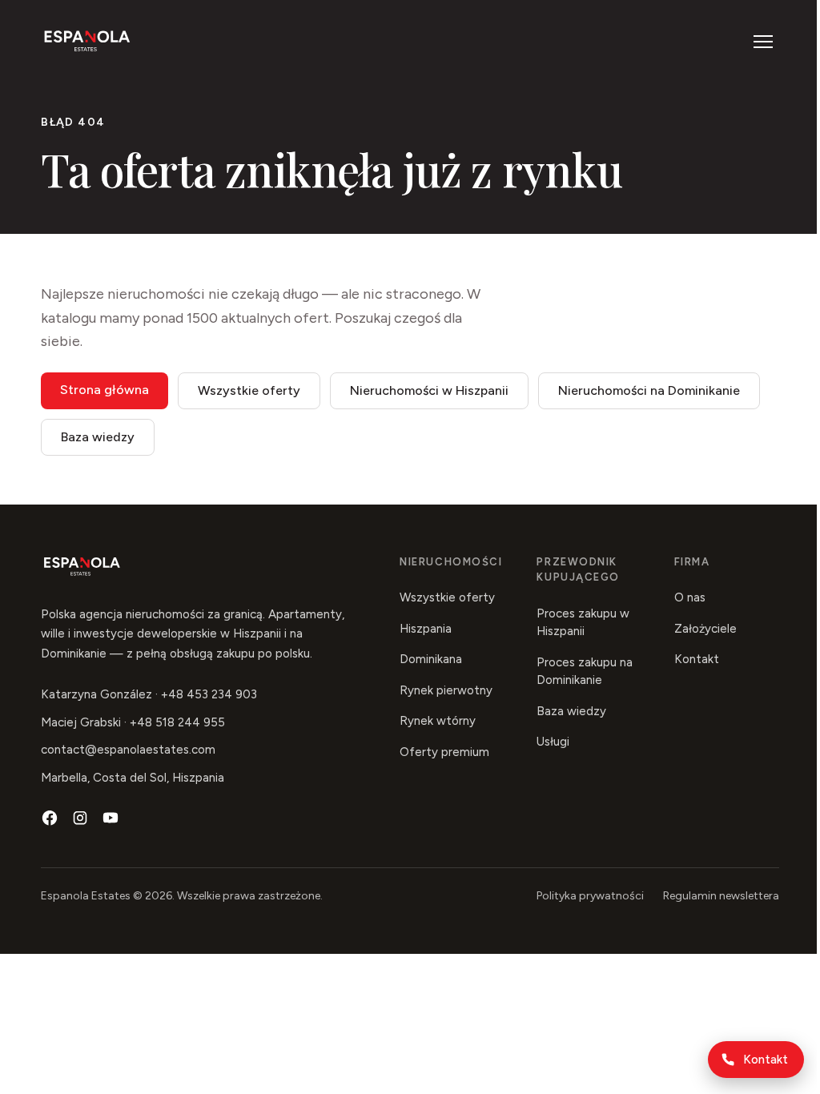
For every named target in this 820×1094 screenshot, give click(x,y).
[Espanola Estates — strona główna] (87, 41)
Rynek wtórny (438, 721)
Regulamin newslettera (721, 896)
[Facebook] (49, 818)
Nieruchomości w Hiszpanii (429, 390)
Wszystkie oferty (249, 390)
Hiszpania (426, 628)
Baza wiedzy (98, 436)
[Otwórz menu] (763, 42)
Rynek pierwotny (446, 690)
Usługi (553, 741)
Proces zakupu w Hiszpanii (583, 622)
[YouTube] (110, 818)
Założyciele (705, 628)
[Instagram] (80, 818)
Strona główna (104, 389)
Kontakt (765, 1059)
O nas (689, 597)
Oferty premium (444, 752)
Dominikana (431, 659)
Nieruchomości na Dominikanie (649, 390)
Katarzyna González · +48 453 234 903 (149, 694)
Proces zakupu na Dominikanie (585, 671)
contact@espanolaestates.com (128, 749)
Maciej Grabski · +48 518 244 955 (133, 722)
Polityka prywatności (590, 896)
